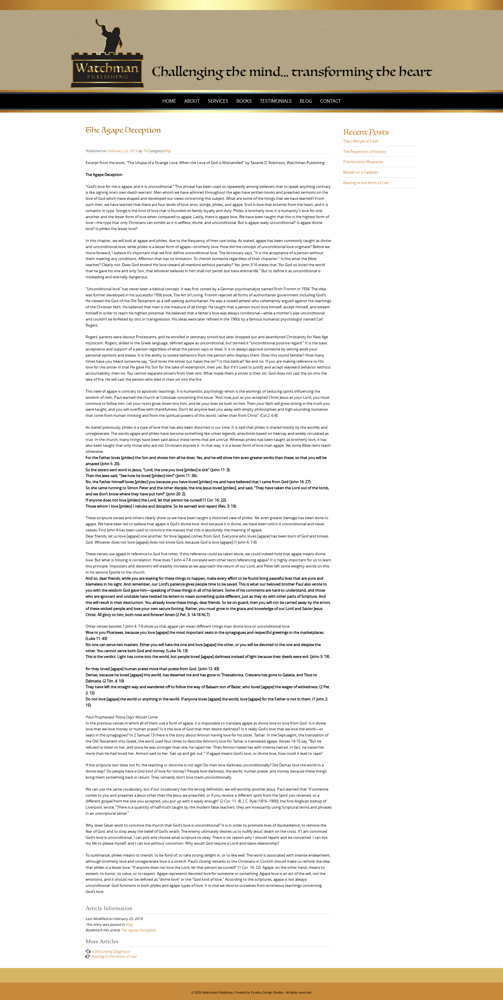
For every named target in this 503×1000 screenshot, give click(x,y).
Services (218, 101)
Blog (306, 101)
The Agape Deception (138, 930)
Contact (330, 101)
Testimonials (276, 101)
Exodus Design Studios (267, 992)
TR (145, 150)
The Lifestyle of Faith (361, 141)
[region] (251, 47)
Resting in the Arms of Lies (366, 182)
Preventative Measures (363, 161)
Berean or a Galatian (360, 172)
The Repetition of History (365, 151)
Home (169, 101)
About (192, 101)
